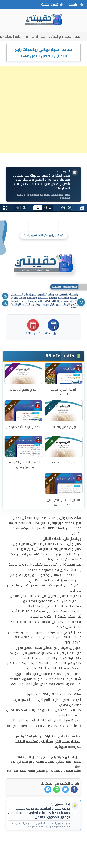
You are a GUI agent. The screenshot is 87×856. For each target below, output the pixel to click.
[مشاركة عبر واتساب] (56, 789)
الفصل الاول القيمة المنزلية (64, 391)
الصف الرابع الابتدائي (60, 36)
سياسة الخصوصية (36, 841)
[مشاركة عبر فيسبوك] (74, 789)
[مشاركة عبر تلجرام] (47, 789)
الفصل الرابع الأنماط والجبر (23, 427)
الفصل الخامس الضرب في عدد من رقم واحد (23, 464)
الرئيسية (73, 4)
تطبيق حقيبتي (49, 4)
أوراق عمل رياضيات (64, 427)
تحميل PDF (33, 332)
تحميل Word (53, 332)
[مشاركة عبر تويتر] (65, 789)
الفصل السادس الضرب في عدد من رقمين (64, 502)
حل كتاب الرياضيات (63, 462)
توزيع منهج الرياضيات (23, 389)
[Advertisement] (43, 109)
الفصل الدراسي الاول (35, 36)
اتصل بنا (58, 841)
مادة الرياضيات (13, 36)
